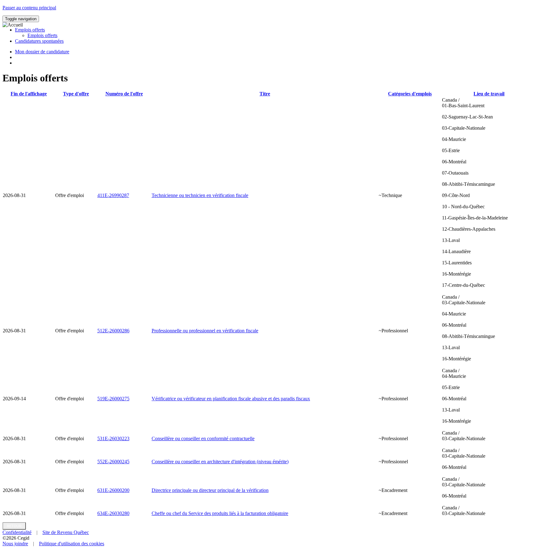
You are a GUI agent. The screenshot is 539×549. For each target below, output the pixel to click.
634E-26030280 (113, 513)
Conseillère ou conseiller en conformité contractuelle (203, 438)
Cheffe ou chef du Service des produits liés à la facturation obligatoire (220, 513)
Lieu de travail (488, 93)
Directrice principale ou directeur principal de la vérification (210, 490)
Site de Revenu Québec (65, 532)
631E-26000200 (113, 490)
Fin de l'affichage (29, 93)
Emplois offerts (42, 35)
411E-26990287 (113, 195)
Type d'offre (76, 93)
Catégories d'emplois (410, 93)
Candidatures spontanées (39, 41)
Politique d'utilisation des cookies (71, 543)
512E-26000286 (113, 330)
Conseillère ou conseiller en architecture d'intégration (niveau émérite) (220, 461)
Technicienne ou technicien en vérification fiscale (200, 195)
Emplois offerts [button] (30, 29)
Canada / (475, 192)
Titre (265, 93)
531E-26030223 (113, 438)
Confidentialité (17, 532)
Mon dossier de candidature (42, 51)
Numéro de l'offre (124, 93)
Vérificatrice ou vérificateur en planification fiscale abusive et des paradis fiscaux (231, 398)
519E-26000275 (113, 398)
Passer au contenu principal (29, 7)
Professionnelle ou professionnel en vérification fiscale (205, 330)
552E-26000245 (113, 461)
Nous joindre (15, 543)
